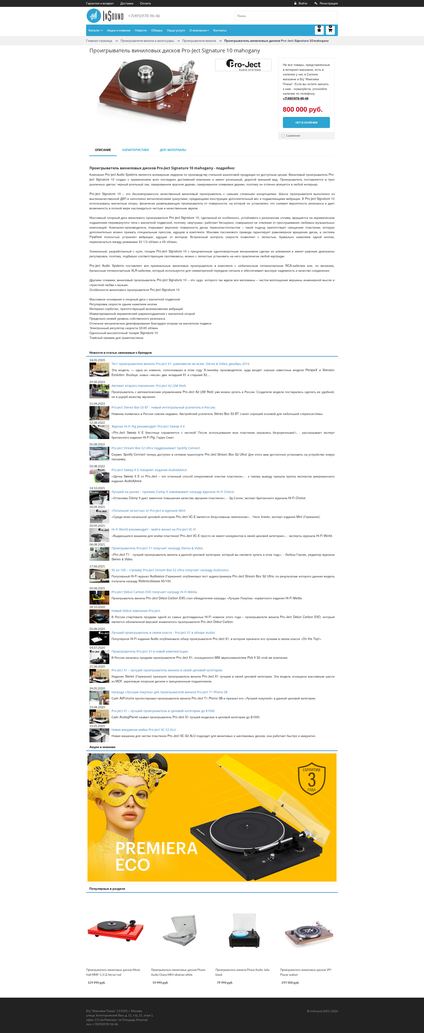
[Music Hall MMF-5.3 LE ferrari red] (115, 930)
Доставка (126, 3)
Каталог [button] (94, 30)
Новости (141, 30)
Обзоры (157, 30)
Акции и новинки (119, 30)
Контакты (220, 30)
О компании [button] (198, 30)
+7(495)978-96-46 (144, 15)
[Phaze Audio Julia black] (244, 930)
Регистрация (329, 3)
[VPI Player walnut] (309, 930)
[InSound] (105, 15)
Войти (303, 3)
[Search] (333, 16)
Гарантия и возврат (100, 3)
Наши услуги (176, 30)
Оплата (145, 3)
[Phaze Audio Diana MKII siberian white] (180, 930)
